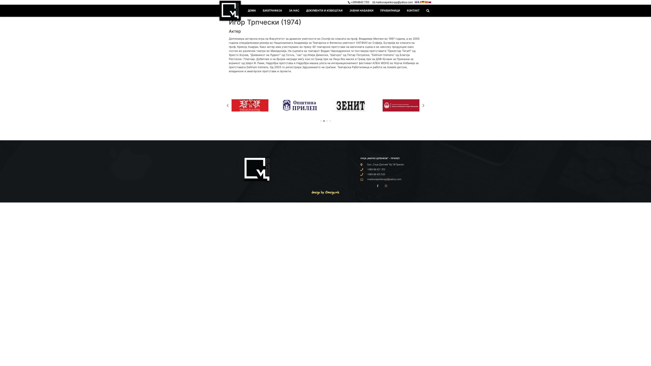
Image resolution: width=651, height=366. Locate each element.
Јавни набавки (361, 10)
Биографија (272, 10)
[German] (422, 2)
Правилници (390, 10)
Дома (252, 10)
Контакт (413, 10)
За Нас (294, 10)
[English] (416, 2)
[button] (428, 11)
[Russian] (429, 2)
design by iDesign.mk (325, 192)
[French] (419, 2)
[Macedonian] (426, 2)
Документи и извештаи (324, 10)
